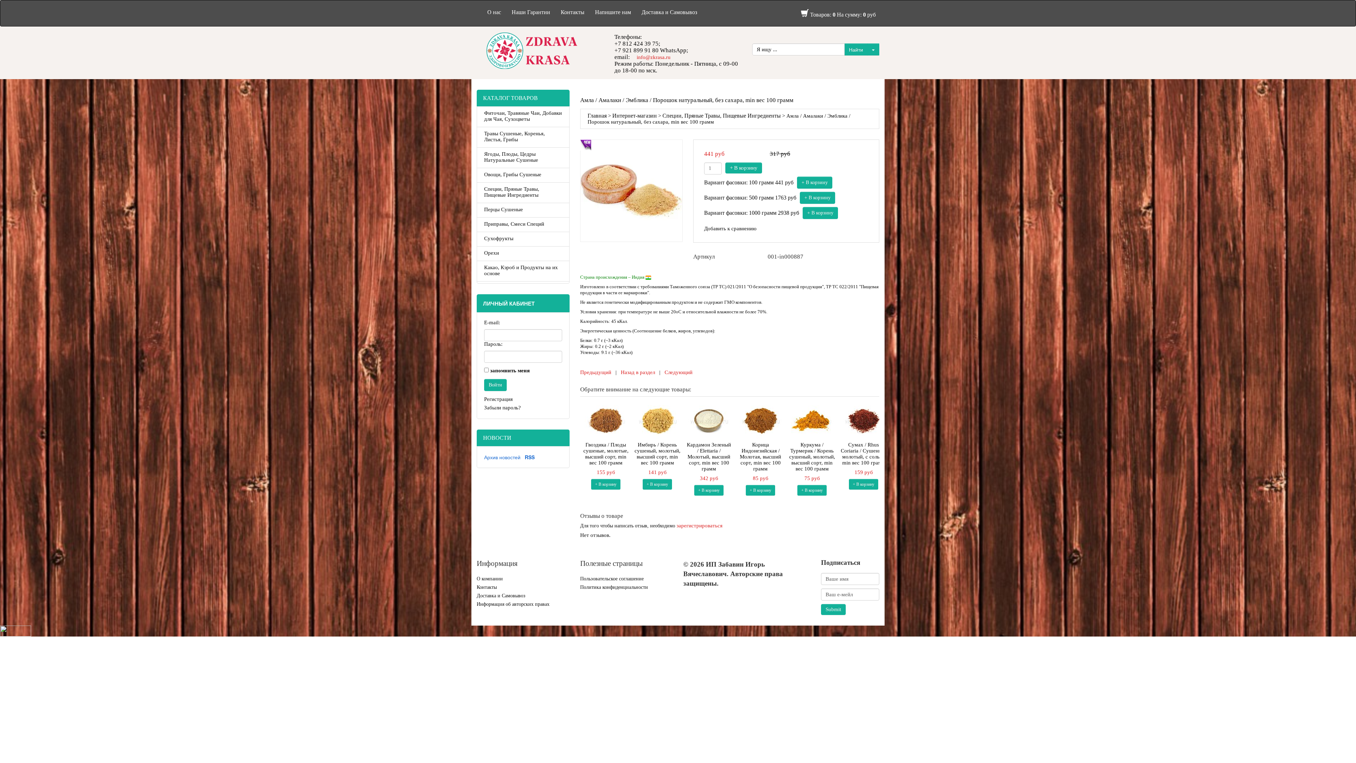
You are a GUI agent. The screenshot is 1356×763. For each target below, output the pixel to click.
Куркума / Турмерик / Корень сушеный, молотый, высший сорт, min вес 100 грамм (812, 457)
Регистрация (498, 399)
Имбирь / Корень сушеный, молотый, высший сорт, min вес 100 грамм (657, 454)
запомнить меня (510, 370)
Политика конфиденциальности (614, 587)
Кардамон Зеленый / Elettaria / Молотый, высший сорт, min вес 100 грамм (709, 457)
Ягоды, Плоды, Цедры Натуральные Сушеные (511, 157)
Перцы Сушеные (503, 209)
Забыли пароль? (502, 407)
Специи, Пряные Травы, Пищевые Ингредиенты (721, 116)
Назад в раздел (638, 372)
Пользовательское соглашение (612, 578)
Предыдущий (595, 372)
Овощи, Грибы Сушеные (512, 174)
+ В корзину (743, 168)
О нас (494, 12)
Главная (597, 116)
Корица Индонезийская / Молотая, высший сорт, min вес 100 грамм (760, 457)
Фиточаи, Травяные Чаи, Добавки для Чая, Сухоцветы (523, 116)
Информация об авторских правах (513, 604)
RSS (530, 457)
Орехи (491, 253)
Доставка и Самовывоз (669, 12)
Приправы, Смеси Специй (514, 224)
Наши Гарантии (531, 12)
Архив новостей (502, 457)
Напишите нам (613, 12)
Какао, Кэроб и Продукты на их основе (521, 270)
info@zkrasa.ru (654, 57)
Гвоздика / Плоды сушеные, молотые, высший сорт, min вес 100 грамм (606, 454)
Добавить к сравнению (730, 228)
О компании (490, 578)
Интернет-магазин (634, 116)
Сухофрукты (498, 238)
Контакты (572, 12)
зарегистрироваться (699, 525)
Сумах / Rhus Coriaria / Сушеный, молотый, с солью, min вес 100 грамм (863, 454)
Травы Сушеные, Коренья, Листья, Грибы (514, 136)
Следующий (678, 372)
